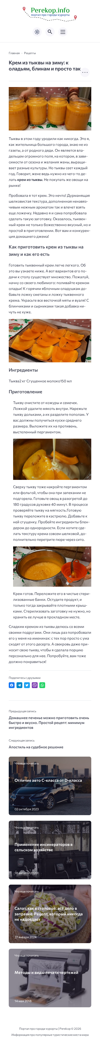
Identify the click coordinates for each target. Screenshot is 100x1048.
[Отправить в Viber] (35, 685)
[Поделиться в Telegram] (19, 685)
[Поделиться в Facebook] (12, 685)
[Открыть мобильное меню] (62, 32)
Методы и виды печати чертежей (46, 972)
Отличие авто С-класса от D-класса (48, 780)
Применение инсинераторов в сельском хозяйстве (44, 847)
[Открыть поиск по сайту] (50, 32)
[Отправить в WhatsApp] (42, 685)
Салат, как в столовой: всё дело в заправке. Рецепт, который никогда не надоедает (49, 913)
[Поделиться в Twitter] (27, 685)
